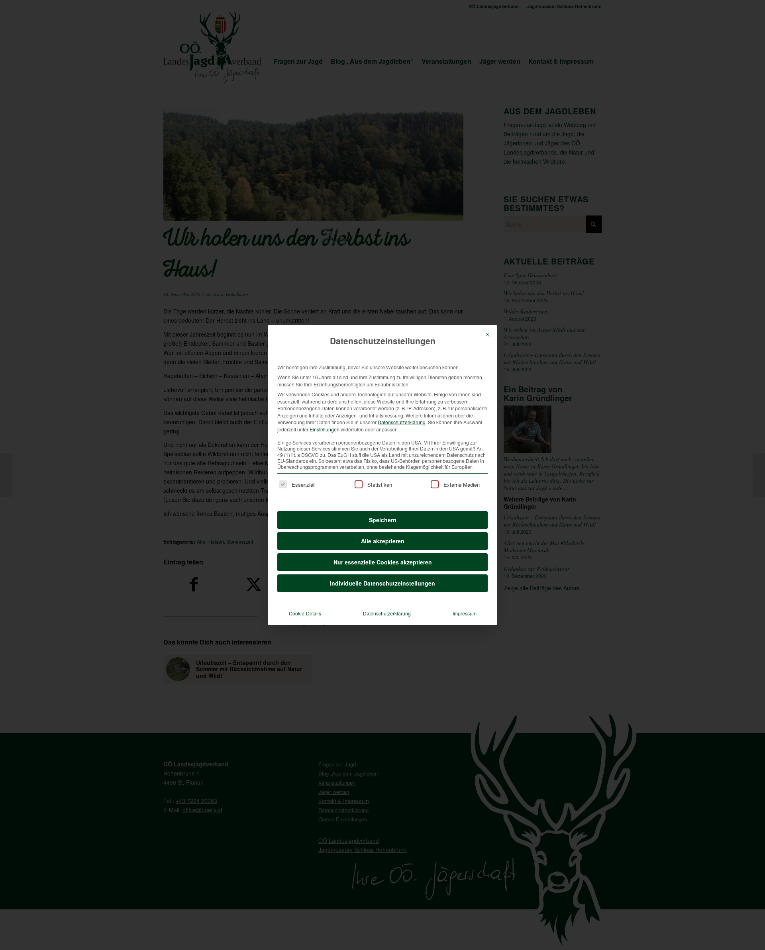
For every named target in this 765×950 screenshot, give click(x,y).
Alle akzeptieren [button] (382, 541)
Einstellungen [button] (324, 429)
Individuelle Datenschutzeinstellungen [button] (382, 583)
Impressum (465, 613)
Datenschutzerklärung (402, 422)
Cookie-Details (305, 613)
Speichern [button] (382, 520)
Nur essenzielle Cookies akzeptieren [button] (382, 562)
